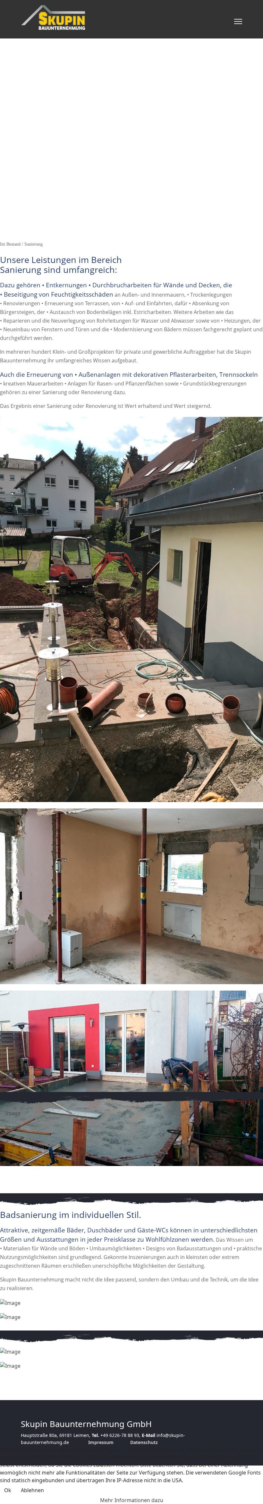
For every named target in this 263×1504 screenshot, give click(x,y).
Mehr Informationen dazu (131, 1500)
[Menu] (238, 21)
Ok (7, 1490)
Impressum (101, 1442)
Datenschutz (144, 1442)
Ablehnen (32, 1490)
